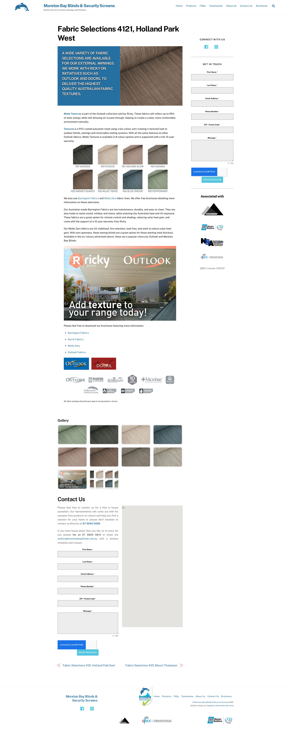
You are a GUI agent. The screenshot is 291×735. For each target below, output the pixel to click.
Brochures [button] (226, 696)
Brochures (261, 5)
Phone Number (88, 586)
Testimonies (216, 5)
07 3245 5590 (91, 523)
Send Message (88, 652)
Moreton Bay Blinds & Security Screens (211, 702)
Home (179, 5)
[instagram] (217, 46)
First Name (87, 549)
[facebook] (207, 46)
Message (87, 611)
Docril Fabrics (76, 339)
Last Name (87, 562)
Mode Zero (110, 198)
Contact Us (246, 5)
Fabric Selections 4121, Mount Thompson (151, 665)
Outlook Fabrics (77, 352)
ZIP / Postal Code (87, 599)
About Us (231, 5)
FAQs (203, 5)
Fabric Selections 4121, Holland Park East (89, 665)
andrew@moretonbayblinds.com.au (77, 538)
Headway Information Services (220, 705)
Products (191, 5)
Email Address (88, 574)
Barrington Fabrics (88, 198)
